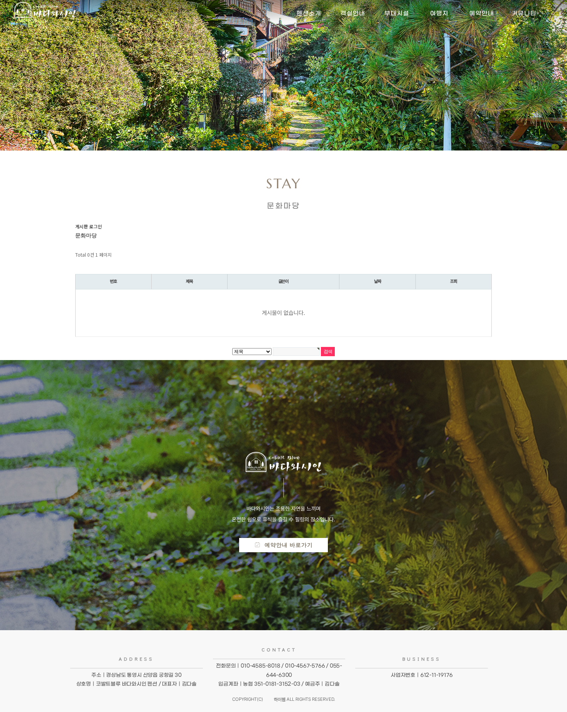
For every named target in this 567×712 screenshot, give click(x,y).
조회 (453, 281)
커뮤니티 (524, 13)
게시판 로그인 (88, 226)
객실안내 (353, 13)
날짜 (377, 281)
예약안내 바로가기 (287, 545)
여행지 (439, 13)
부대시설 (397, 13)
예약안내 (481, 13)
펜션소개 (309, 13)
